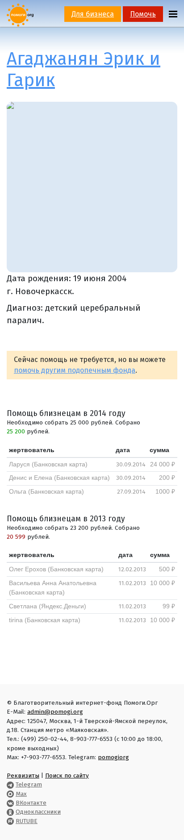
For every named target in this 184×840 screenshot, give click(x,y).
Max (21, 794)
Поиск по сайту (67, 775)
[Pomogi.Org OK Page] (10, 811)
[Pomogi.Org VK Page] (10, 803)
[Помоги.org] (20, 14)
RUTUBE (27, 821)
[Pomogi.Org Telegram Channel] (10, 784)
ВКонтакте (31, 803)
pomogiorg (113, 757)
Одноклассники (38, 811)
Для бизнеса (92, 14)
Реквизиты (23, 775)
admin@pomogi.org (55, 711)
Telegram (29, 784)
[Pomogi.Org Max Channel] (10, 794)
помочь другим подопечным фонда (74, 370)
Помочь (143, 14)
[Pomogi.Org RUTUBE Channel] (10, 821)
